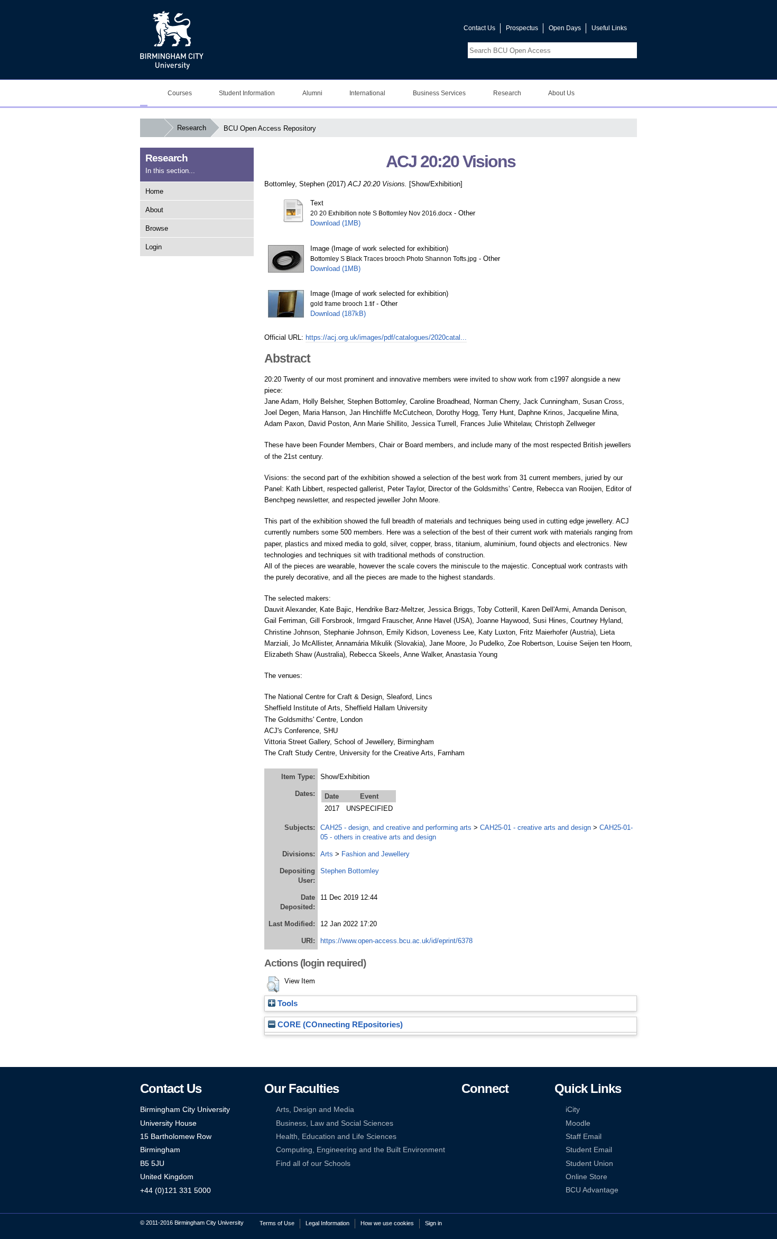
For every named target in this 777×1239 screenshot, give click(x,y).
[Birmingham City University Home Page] (143, 93)
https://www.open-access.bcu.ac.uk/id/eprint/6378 (396, 941)
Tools (286, 1003)
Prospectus (522, 28)
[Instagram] (482, 1123)
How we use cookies (387, 1223)
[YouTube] (498, 1109)
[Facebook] (466, 1109)
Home (154, 191)
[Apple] (466, 1149)
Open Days (565, 28)
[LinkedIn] (466, 1123)
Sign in (433, 1223)
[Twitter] (482, 1109)
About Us (561, 93)
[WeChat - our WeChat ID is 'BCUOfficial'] (482, 1136)
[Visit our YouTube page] (430, 30)
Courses (180, 93)
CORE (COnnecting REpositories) (339, 1024)
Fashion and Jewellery (375, 854)
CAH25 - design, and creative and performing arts (395, 827)
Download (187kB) (338, 314)
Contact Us (479, 28)
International (367, 93)
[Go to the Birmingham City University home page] (172, 39)
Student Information (247, 93)
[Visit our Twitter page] (417, 30)
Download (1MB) (335, 223)
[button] (273, 984)
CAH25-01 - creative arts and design (535, 827)
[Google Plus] (498, 1123)
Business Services (439, 93)
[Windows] (498, 1149)
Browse (156, 228)
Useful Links (609, 28)
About (154, 210)
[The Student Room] (498, 1136)
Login (153, 247)
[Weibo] (466, 1136)
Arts (326, 854)
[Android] (482, 1149)
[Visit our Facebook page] (405, 30)
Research (507, 93)
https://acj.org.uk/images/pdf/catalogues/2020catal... (386, 337)
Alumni (312, 93)
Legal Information (327, 1223)
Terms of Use (277, 1223)
